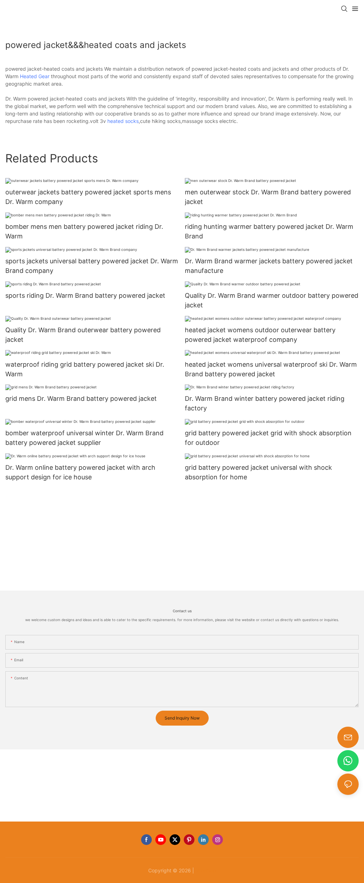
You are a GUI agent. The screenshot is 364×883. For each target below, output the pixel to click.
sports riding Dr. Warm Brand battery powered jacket (85, 295)
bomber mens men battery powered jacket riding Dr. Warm (84, 231)
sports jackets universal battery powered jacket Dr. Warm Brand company (91, 265)
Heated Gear (34, 76)
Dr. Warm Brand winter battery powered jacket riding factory (264, 403)
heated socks (123, 121)
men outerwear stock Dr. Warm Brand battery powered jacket (268, 196)
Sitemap (206, 870)
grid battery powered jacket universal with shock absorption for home (258, 472)
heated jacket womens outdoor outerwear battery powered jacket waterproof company (260, 334)
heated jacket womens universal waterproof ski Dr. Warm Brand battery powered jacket (271, 369)
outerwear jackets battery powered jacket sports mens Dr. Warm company (88, 196)
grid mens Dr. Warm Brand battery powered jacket (81, 398)
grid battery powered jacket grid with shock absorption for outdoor (268, 437)
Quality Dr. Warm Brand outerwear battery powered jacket (83, 334)
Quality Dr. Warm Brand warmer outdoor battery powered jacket (271, 300)
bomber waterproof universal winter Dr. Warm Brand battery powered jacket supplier (84, 437)
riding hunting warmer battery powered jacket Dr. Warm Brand (269, 231)
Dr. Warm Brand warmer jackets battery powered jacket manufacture (269, 265)
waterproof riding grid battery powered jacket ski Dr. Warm (84, 369)
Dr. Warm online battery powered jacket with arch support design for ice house (80, 472)
